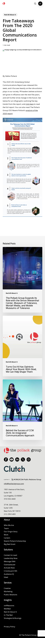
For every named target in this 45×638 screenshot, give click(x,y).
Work (6, 534)
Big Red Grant (9, 544)
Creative (7, 588)
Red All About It (10, 15)
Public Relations (10, 594)
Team (6, 528)
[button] (40, 4)
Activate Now (9, 568)
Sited (6, 577)
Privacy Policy (9, 626)
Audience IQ (9, 574)
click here (29, 104)
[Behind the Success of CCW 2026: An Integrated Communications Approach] (22, 409)
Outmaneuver (9, 564)
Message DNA (9, 561)
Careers (7, 538)
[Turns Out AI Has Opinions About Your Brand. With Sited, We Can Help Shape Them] (22, 346)
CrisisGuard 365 (10, 571)
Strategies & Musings (12, 618)
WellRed (7, 608)
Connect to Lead (10, 555)
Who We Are (9, 525)
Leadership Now (10, 558)
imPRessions (9, 605)
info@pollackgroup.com (14, 483)
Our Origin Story (10, 531)
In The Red (8, 615)
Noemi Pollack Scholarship (15, 541)
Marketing (8, 591)
